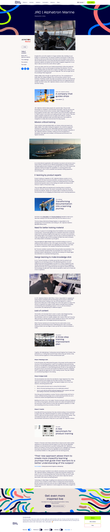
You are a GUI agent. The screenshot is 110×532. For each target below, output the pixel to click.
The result (23, 64)
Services (31, 2)
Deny (93, 525)
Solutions (38, 2)
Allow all (92, 517)
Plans (58, 2)
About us (52, 2)
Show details (67, 529)
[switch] (40, 530)
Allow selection (93, 521)
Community (45, 2)
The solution (24, 62)
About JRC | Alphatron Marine (25, 56)
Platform (25, 2)
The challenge (24, 59)
